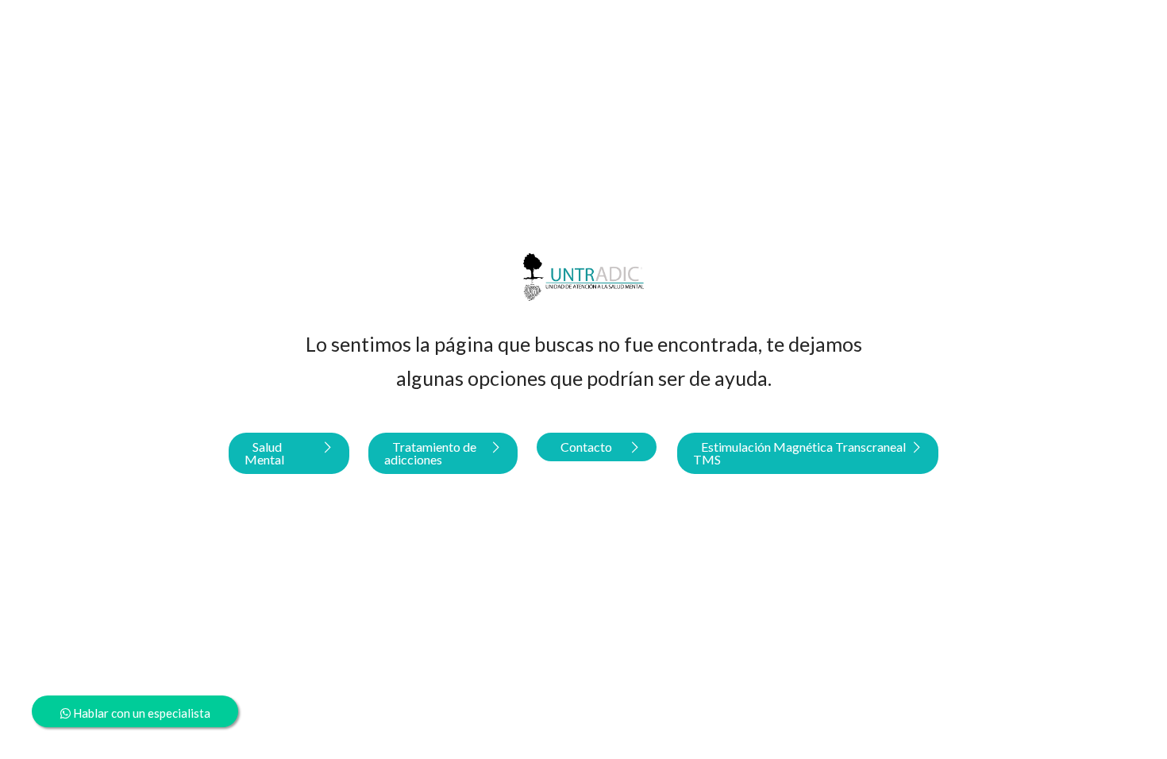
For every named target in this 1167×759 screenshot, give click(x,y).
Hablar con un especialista (140, 713)
